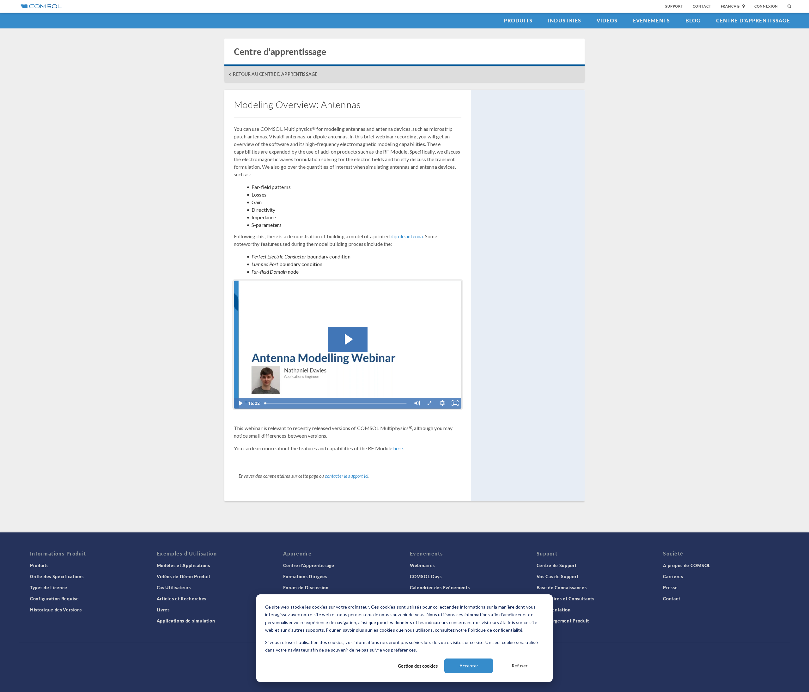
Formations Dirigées (305, 576)
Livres (163, 609)
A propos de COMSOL (686, 565)
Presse (670, 587)
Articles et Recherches (181, 598)
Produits (518, 20)
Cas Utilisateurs (174, 587)
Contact (702, 6)
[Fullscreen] (455, 403)
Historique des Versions (56, 609)
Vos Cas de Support (558, 576)
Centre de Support (557, 565)
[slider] (336, 403)
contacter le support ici (346, 476)
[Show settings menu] (442, 403)
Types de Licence (48, 587)
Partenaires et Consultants (565, 598)
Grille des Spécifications (57, 576)
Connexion (766, 6)
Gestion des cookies (418, 666)
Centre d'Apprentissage (753, 20)
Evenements (651, 20)
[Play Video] (240, 403)
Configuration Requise (54, 598)
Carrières (673, 576)
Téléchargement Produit (563, 620)
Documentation (554, 609)
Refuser (519, 665)
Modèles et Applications (183, 565)
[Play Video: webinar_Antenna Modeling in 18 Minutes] (348, 339)
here (398, 448)
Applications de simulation (186, 620)
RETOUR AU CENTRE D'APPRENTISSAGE (275, 74)
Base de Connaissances (562, 587)
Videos (607, 20)
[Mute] (417, 403)
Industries (564, 20)
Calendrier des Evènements (440, 587)
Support (674, 6)
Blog (693, 20)
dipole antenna (407, 236)
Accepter (468, 665)
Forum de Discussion (305, 587)
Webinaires (422, 565)
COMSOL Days (426, 576)
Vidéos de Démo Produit (183, 576)
